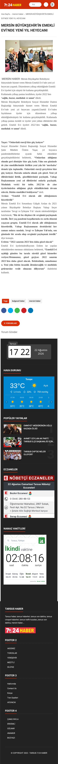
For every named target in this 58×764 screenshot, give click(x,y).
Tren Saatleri (12, 698)
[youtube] (38, 758)
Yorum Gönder (9, 331)
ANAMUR (11, 733)
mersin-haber (17, 14)
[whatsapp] (17, 310)
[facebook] (3, 310)
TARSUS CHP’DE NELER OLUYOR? (35, 453)
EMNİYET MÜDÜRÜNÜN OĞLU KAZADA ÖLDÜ (38, 427)
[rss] (43, 758)
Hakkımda (11, 684)
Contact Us (12, 688)
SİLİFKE (10, 667)
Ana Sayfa (5, 14)
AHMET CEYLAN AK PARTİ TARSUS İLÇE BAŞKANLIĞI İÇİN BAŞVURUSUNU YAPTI (38, 440)
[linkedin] (30, 310)
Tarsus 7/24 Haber (38, 753)
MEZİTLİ (11, 662)
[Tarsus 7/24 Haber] (13, 6)
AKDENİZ (11, 648)
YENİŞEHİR (12, 658)
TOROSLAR (12, 653)
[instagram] (34, 758)
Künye (9, 693)
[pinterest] (23, 310)
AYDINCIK (11, 702)
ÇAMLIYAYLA (12, 719)
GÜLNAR (11, 728)
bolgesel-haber (18, 301)
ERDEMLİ (11, 724)
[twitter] (10, 310)
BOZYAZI (11, 738)
